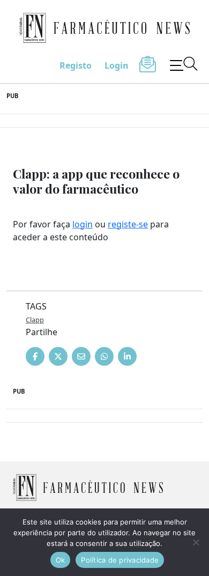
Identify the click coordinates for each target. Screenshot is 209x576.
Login (116, 65)
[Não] (195, 542)
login (82, 224)
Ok (60, 560)
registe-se (128, 224)
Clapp (35, 319)
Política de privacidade (120, 560)
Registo (75, 65)
